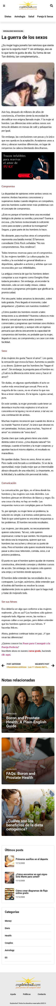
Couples (9, 943)
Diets (7, 928)
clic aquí (6, 654)
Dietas (8, 16)
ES (6, 957)
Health (8, 935)
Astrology (9, 950)
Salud (31, 16)
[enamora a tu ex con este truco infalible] (28, 178)
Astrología (19, 16)
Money (8, 921)
